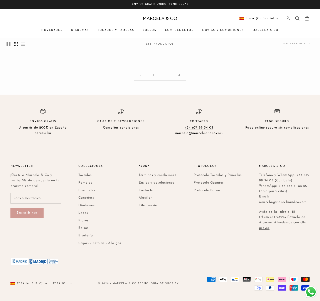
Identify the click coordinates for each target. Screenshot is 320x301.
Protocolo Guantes (209, 182)
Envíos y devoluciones (156, 182)
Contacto (146, 190)
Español (60, 283)
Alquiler (145, 197)
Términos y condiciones (157, 175)
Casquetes (86, 190)
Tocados (84, 175)
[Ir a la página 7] (140, 75)
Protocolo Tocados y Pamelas (218, 175)
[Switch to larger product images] (8, 44)
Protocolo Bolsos (207, 190)
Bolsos (149, 30)
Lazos (83, 213)
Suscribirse (27, 212)
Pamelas (85, 182)
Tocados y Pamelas (116, 30)
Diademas (80, 30)
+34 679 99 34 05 (199, 127)
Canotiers (86, 197)
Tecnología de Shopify (158, 283)
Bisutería (85, 235)
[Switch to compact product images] (23, 44)
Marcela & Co (266, 30)
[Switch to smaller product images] (16, 44)
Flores (83, 220)
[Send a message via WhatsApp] (311, 292)
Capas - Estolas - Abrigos (99, 243)
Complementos (179, 30)
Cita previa (148, 205)
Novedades (51, 30)
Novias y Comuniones (223, 30)
